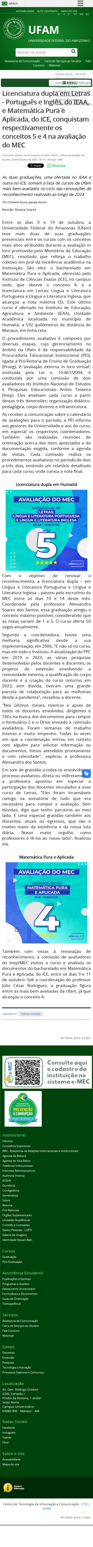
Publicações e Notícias (16, 1279)
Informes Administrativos (18, 1171)
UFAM (46, 1508)
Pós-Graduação (12, 1262)
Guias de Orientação (15, 1299)
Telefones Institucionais (17, 1166)
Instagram (9, 1432)
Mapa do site (69, 11)
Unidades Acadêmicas (16, 1220)
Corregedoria (10, 1190)
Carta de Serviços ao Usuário (63, 61)
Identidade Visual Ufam (17, 1240)
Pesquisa (8, 1362)
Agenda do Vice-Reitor (16, 1161)
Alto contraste (47, 11)
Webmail (54, 65)
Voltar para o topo (77, 1038)
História (7, 1141)
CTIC (85, 1504)
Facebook (8, 1428)
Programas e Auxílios (15, 1284)
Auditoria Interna (13, 1176)
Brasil (13, 3)
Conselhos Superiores (16, 1146)
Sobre (6, 1200)
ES (87, 14)
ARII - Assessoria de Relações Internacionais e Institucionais (40, 1151)
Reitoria (7, 1205)
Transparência (11, 1304)
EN (81, 14)
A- (69, 14)
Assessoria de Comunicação (22, 61)
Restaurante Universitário (18, 1289)
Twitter (6, 1437)
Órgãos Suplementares (17, 1215)
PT (75, 14)
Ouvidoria (8, 1185)
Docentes (8, 1353)
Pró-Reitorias (10, 1210)
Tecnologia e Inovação (16, 1367)
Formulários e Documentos (19, 1294)
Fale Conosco (10, 1331)
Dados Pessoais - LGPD (17, 1230)
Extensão (8, 1357)
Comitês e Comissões (16, 1225)
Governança (10, 1195)
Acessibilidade (25, 11)
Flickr (5, 1442)
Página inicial (64, 74)
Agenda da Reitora (14, 1156)
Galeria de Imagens (14, 1235)
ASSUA (6, 1180)
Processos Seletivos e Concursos (23, 1372)
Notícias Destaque (31, 1014)
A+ (59, 14)
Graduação (9, 1257)
